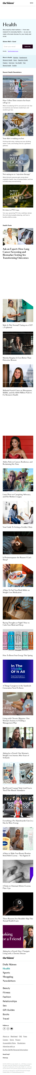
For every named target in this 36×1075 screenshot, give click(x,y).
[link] (8, 3)
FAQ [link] (20, 1036)
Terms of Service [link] (16, 1072)
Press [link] (25, 1036)
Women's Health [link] (7, 60)
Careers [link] (5, 1040)
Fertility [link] (14, 65)
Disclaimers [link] (21, 1043)
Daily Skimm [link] (9, 965)
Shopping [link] (8, 977)
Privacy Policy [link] (6, 1072)
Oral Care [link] (11, 63)
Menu (31, 3)
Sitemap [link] (5, 1057)
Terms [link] (12, 1040)
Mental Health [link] (7, 65)
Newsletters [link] (9, 981)
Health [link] (6, 969)
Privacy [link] (17, 1040)
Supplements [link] (23, 57)
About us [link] (6, 1036)
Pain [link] (24, 63)
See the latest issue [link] (13, 51)
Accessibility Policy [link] (9, 1043)
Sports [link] (6, 973)
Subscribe (28, 46)
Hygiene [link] (5, 63)
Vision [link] (15, 60)
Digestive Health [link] (23, 60)
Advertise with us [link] (9, 1046)
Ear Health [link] (19, 63)
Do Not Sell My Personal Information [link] (15, 1050)
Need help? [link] (6, 1054)
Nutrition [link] (15, 57)
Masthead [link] (14, 1036)
